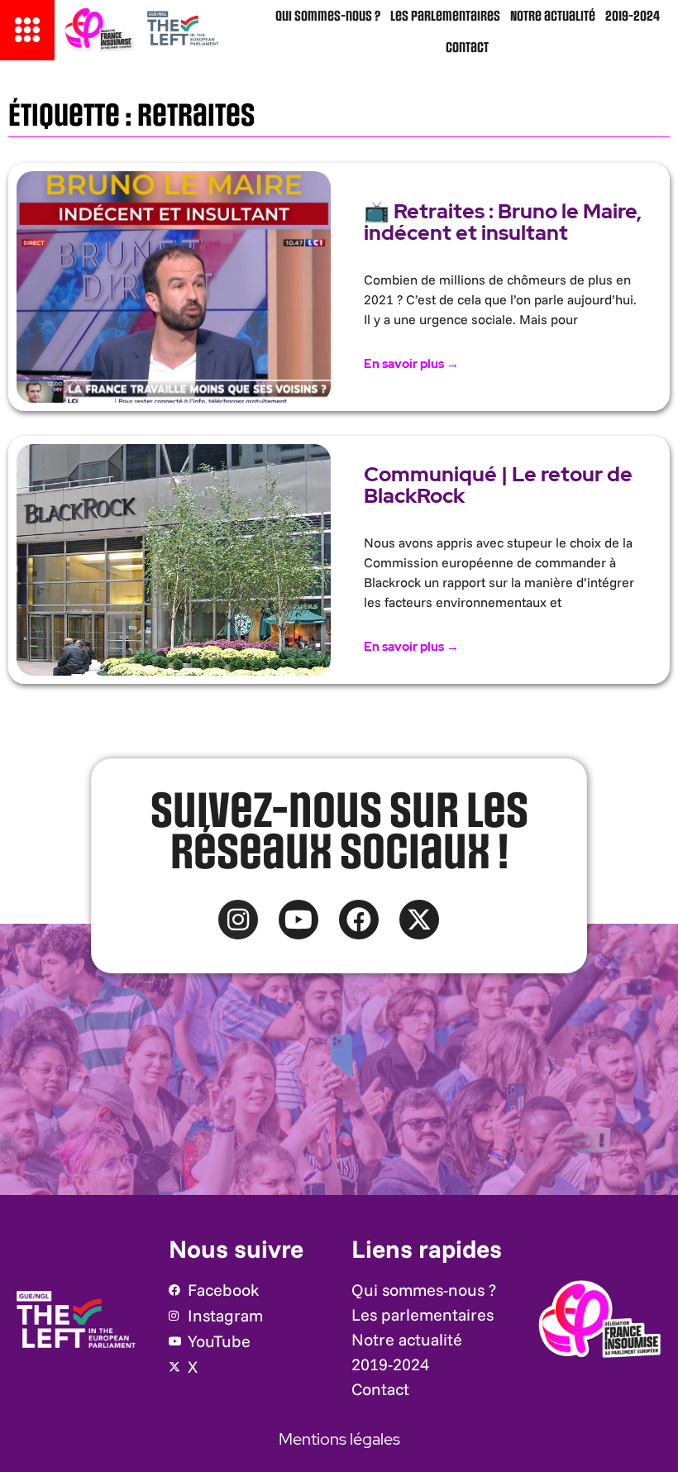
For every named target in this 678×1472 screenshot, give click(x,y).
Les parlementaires (445, 16)
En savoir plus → (411, 364)
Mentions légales (339, 1439)
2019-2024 (632, 16)
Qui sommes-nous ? (327, 16)
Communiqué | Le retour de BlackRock (498, 485)
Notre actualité (552, 16)
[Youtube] (298, 919)
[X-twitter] (419, 919)
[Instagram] (238, 919)
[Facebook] (359, 919)
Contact (467, 48)
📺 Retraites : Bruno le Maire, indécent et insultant (503, 222)
